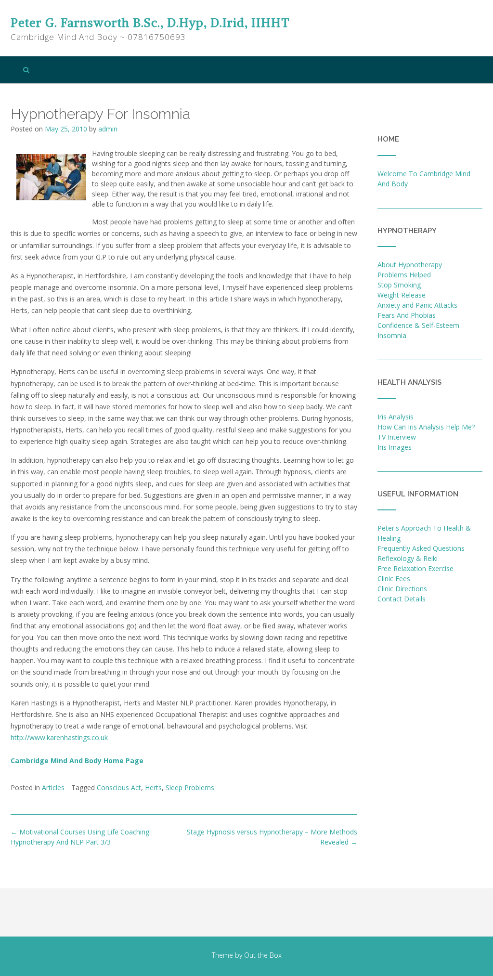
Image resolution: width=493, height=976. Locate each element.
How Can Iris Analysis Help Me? (426, 426)
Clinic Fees (393, 578)
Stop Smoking (399, 284)
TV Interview (396, 437)
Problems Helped (404, 274)
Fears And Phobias (406, 315)
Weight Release (401, 294)
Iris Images (394, 447)
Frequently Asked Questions (421, 548)
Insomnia (391, 335)
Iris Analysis (395, 416)
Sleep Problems (190, 787)
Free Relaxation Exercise (415, 568)
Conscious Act (119, 787)
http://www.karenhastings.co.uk (59, 737)
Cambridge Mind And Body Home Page (77, 760)
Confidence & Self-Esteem (418, 325)
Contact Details (401, 598)
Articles (53, 787)
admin (107, 128)
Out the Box (263, 955)
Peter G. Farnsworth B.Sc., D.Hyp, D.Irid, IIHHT (150, 22)
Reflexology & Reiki (407, 558)
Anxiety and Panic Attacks (417, 305)
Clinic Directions (402, 588)
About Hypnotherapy (409, 264)
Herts (153, 787)
